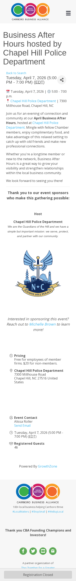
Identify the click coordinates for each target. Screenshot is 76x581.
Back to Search (16, 73)
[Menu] (68, 13)
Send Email (22, 425)
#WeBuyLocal (55, 511)
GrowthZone (47, 466)
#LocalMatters (21, 511)
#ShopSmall (38, 511)
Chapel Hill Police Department (33, 101)
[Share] (61, 79)
